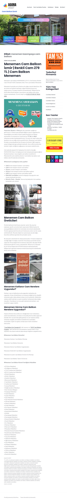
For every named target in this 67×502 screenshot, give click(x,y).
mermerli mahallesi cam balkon (11, 477)
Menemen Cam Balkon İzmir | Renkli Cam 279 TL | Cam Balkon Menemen (22, 70)
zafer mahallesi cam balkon (10, 482)
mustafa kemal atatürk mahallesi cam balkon (28, 477)
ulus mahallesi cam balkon (20, 480)
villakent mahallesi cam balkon (33, 480)
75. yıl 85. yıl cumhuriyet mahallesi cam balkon (14, 460)
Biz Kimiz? (62, 7)
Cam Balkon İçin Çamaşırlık (13, 327)
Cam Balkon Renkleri (50, 94)
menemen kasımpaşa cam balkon (24, 468)
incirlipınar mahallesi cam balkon (32, 460)
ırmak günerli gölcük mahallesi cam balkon (13, 461)
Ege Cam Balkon (49, 82)
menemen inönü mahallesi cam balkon (18, 467)
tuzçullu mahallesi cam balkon (27, 479)
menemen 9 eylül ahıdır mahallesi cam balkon (20, 463)
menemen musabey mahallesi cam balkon (17, 473)
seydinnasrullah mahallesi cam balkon (12, 479)
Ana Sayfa (29, 7)
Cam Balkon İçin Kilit (52, 130)
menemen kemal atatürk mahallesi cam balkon (20, 470)
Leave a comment (8, 484)
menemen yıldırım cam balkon (14, 476)
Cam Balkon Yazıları (50, 100)
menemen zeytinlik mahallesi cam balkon (30, 476)
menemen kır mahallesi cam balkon (17, 471)
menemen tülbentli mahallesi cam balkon (17, 474)
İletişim (57, 7)
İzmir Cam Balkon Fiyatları (40, 7)
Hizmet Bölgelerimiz (10, 60)
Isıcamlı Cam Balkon (50, 106)
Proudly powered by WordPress (11, 497)
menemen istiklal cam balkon (10, 468)
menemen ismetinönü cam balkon (34, 467)
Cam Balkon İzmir (9, 11)
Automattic (32, 497)
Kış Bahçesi (50, 7)
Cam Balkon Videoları (51, 97)
